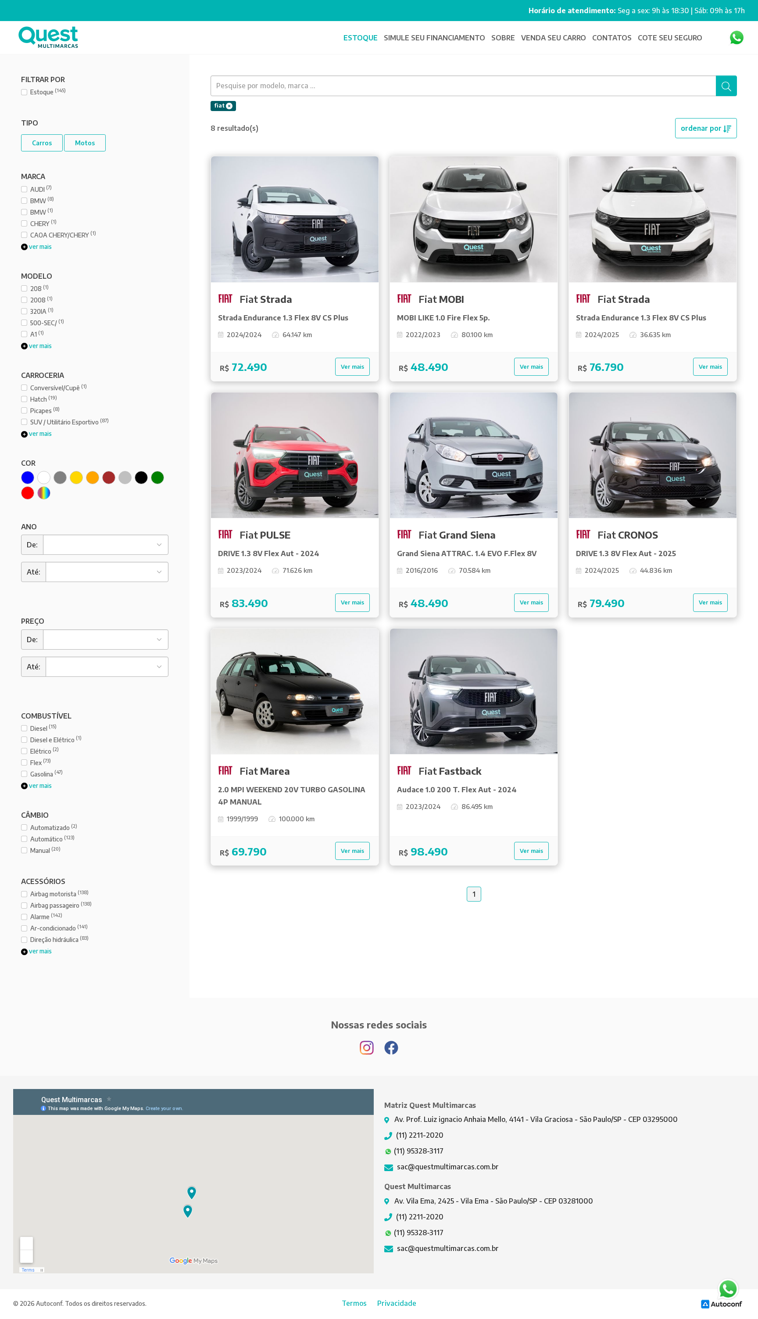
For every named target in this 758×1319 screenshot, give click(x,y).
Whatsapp (736, 38)
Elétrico (44, 751)
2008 (41, 299)
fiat (220, 105)
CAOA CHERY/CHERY (63, 234)
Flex (40, 762)
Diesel (43, 728)
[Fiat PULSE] (295, 455)
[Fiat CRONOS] (653, 455)
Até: (33, 572)
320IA (42, 311)
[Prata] (125, 477)
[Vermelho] (27, 493)
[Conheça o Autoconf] (721, 1303)
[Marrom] (108, 477)
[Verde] (157, 477)
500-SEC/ (47, 322)
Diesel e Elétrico (56, 739)
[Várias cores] (43, 493)
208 (39, 288)
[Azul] (27, 477)
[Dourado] (76, 477)
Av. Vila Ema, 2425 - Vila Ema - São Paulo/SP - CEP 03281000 (493, 1201)
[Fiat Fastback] (474, 692)
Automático (52, 838)
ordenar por (702, 128)
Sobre (503, 37)
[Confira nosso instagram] (367, 1043)
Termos (354, 1303)
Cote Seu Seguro (670, 37)
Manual (45, 850)
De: (32, 544)
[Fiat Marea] (295, 692)
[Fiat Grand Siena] (474, 455)
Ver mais (352, 366)
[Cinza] (60, 477)
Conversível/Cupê (58, 387)
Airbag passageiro (61, 905)
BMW (42, 200)
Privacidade (396, 1303)
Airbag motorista (59, 893)
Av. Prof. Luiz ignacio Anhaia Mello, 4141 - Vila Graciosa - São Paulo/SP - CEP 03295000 (535, 1119)
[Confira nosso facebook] (391, 1043)
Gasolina (46, 773)
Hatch (43, 399)
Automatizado (53, 827)
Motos (85, 143)
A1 (37, 334)
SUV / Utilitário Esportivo (69, 421)
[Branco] (43, 477)
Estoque (360, 37)
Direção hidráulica (59, 939)
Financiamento (435, 37)
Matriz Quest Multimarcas (48, 37)
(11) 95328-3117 (417, 1150)
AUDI (41, 189)
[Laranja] (92, 477)
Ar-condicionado (59, 928)
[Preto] (141, 477)
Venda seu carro (553, 37)
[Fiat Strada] (295, 219)
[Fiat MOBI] (474, 219)
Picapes (45, 410)
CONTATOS (612, 37)
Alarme (46, 916)
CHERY (43, 223)
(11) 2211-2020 (418, 1135)
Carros (42, 143)
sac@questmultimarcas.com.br (447, 1166)
